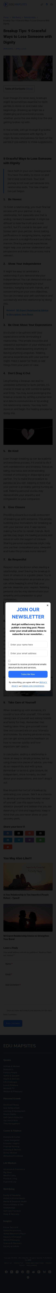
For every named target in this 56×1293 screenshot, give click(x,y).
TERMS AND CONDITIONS (33, 686)
